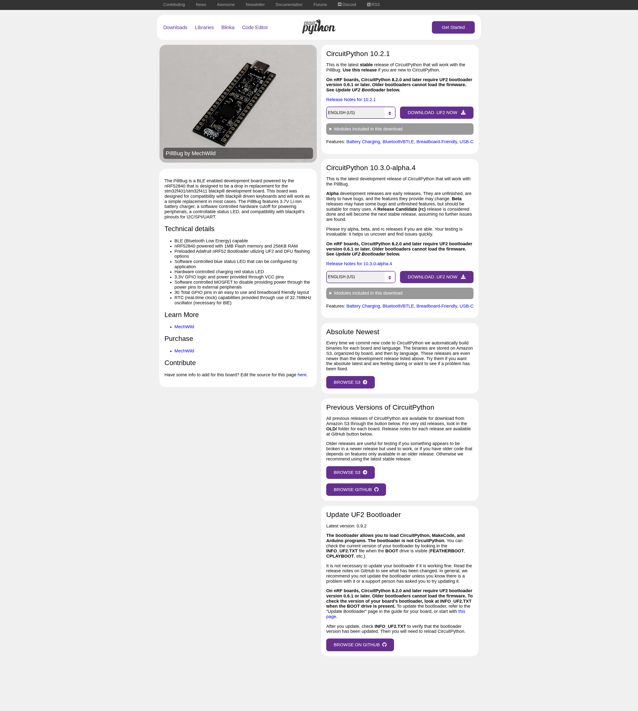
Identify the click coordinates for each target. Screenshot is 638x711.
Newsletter (255, 4)
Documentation (289, 4)
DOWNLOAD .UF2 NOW (433, 112)
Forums (320, 4)
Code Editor (255, 27)
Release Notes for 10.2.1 (351, 99)
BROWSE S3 (347, 382)
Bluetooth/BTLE (398, 141)
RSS (375, 4)
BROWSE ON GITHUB (357, 644)
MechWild (204, 153)
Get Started (453, 27)
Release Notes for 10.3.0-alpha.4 (359, 263)
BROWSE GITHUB (353, 489)
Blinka (228, 27)
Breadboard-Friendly (436, 141)
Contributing (174, 4)
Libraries (204, 27)
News (201, 4)
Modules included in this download (368, 129)
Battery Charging (363, 141)
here (302, 374)
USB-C (467, 141)
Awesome (226, 4)
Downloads (175, 27)
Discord (348, 4)
